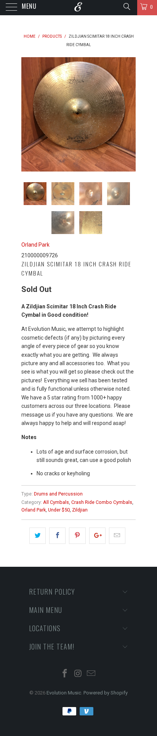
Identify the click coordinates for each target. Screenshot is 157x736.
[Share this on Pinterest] (77, 536)
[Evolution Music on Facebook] (64, 674)
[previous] (28, 114)
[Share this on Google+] (97, 536)
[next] (128, 114)
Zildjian (80, 510)
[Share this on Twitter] (37, 536)
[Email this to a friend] (117, 536)
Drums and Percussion (58, 494)
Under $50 (59, 510)
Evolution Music (63, 693)
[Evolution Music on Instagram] (78, 674)
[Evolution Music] (78, 7)
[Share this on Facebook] (57, 536)
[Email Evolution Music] (91, 674)
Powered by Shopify (105, 693)
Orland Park (35, 245)
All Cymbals (56, 502)
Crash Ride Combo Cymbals (101, 502)
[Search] (126, 6)
